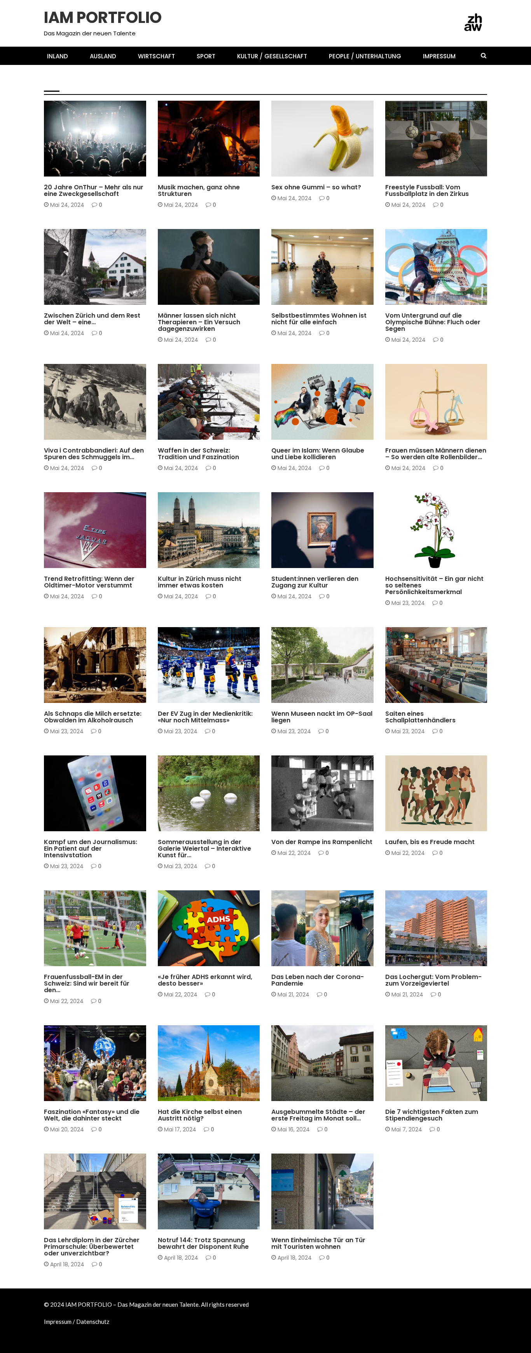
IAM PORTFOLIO (103, 17)
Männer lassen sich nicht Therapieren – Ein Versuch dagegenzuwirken (199, 322)
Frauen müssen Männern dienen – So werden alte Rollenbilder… (435, 453)
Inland (57, 56)
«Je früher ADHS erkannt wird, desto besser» (205, 980)
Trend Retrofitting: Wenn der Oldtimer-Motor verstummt (89, 582)
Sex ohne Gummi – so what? (316, 187)
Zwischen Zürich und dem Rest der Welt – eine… (92, 319)
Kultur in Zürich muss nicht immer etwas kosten (199, 582)
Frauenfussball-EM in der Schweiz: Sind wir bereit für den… (86, 983)
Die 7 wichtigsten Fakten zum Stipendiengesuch (431, 1115)
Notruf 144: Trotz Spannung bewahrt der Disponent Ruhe (203, 1243)
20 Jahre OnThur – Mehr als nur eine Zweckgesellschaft (93, 190)
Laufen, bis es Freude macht (430, 841)
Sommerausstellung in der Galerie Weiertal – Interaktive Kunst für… (204, 848)
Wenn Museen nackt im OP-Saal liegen (321, 717)
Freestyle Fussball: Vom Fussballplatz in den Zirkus (427, 190)
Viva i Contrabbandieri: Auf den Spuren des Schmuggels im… (94, 453)
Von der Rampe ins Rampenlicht (321, 841)
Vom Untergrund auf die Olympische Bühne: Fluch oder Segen (432, 322)
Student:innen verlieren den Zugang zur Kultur (314, 582)
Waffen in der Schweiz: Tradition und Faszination (198, 453)
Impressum (439, 56)
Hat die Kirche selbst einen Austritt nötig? (200, 1115)
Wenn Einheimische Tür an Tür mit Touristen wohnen (318, 1243)
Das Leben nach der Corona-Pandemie (317, 980)
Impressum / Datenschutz (76, 1321)
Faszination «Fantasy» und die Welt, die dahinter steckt (92, 1115)
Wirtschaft (156, 56)
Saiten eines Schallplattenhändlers (420, 717)
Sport (206, 56)
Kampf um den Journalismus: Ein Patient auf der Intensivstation (90, 848)
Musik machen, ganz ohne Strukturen (199, 190)
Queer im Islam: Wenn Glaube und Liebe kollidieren (317, 453)
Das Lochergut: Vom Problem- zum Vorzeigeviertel (433, 980)
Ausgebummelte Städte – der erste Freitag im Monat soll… (318, 1115)
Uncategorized (303, 1096)
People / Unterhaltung (365, 56)
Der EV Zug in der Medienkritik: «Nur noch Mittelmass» (205, 717)
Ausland (103, 56)
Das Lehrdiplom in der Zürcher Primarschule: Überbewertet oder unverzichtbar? (92, 1247)
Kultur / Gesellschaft (272, 56)
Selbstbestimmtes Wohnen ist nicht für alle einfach (319, 319)
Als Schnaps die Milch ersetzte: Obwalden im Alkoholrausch (92, 717)
